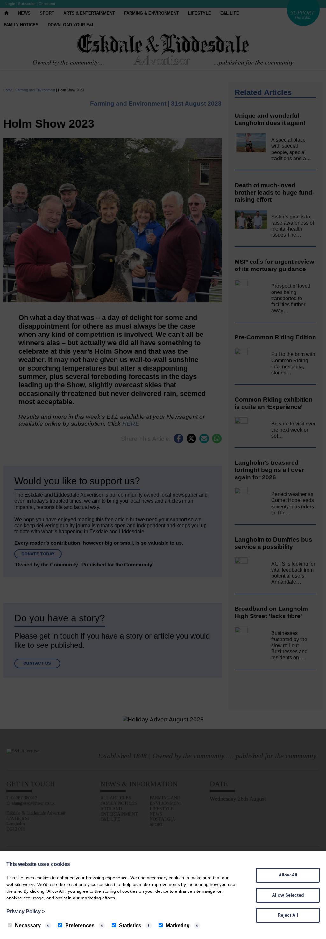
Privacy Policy (25, 911)
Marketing (178, 925)
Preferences (80, 925)
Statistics (130, 925)
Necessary (28, 925)
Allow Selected (288, 895)
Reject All (288, 915)
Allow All (288, 874)
